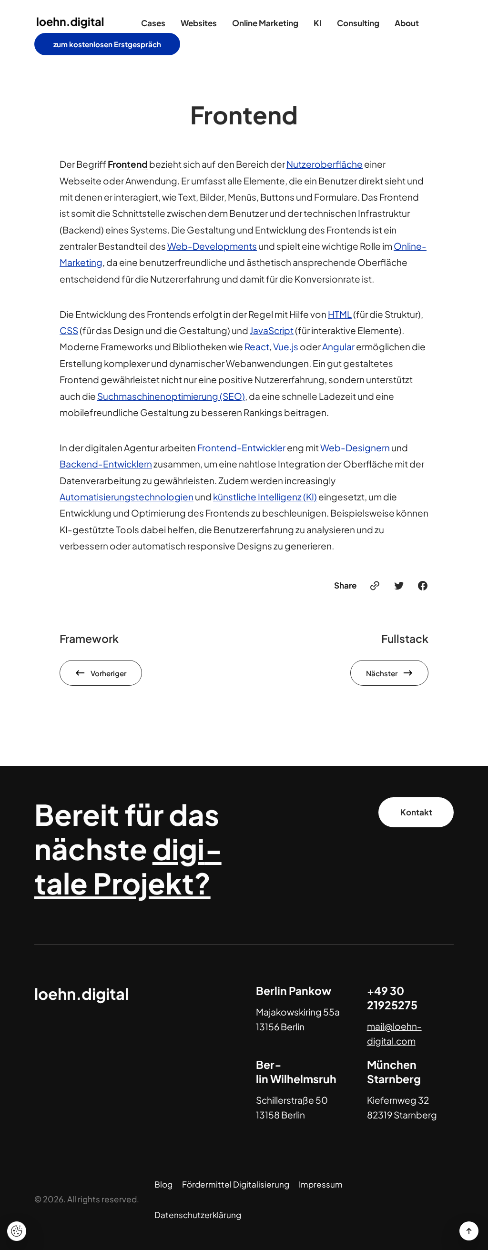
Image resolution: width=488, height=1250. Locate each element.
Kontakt (416, 812)
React (256, 346)
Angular (338, 346)
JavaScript (272, 330)
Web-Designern (355, 447)
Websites (199, 23)
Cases (153, 23)
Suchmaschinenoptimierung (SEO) (171, 396)
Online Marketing (265, 23)
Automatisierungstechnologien (126, 496)
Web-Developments (212, 246)
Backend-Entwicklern (106, 463)
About (407, 23)
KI (318, 23)
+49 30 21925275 (392, 998)
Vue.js (285, 346)
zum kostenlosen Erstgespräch (107, 44)
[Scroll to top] (468, 1230)
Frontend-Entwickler (241, 447)
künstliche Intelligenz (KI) (265, 496)
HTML (340, 314)
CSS (69, 330)
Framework (89, 638)
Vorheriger (108, 673)
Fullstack (404, 638)
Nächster (381, 673)
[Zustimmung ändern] (16, 1231)
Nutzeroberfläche (324, 164)
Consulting (358, 23)
